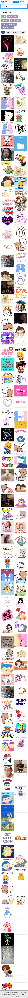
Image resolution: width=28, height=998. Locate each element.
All (3, 32)
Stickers (15, 32)
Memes (22, 32)
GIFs (8, 32)
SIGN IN (22, 1)
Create (16, 1)
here (24, 996)
